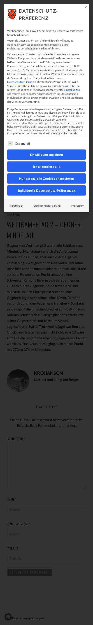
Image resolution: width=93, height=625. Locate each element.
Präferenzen (16, 205)
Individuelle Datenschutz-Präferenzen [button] (46, 190)
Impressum (77, 205)
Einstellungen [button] (72, 89)
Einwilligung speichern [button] (46, 154)
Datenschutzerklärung (20, 82)
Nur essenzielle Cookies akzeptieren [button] (46, 178)
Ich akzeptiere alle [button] (46, 166)
